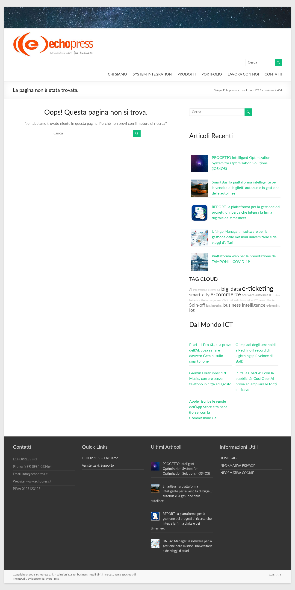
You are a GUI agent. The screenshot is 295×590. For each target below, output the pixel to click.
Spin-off (197, 305)
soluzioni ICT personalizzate (258, 300)
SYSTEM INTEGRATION (152, 74)
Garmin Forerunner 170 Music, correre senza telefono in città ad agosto (210, 378)
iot (192, 310)
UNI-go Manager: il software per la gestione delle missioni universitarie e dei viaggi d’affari (244, 237)
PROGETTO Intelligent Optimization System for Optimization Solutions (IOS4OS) (241, 163)
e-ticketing (257, 288)
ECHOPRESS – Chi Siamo (100, 458)
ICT (271, 295)
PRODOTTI (186, 74)
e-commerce (225, 294)
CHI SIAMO (117, 74)
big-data (231, 289)
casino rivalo (235, 300)
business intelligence (244, 305)
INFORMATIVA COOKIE (237, 473)
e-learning (273, 305)
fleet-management (211, 300)
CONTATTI (273, 74)
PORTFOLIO (211, 74)
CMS (225, 300)
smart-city (199, 295)
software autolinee (255, 295)
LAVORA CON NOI (243, 74)
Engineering (214, 305)
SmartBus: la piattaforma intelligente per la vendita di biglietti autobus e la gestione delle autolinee (245, 187)
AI (190, 289)
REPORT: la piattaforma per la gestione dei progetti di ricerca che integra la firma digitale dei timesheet (246, 212)
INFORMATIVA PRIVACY (237, 465)
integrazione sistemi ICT (206, 290)
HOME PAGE (229, 458)
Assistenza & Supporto (98, 465)
